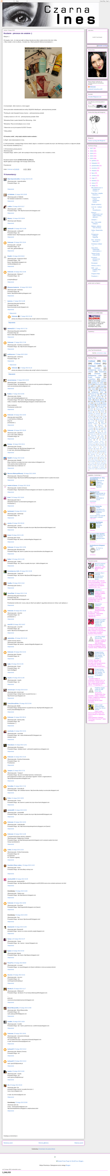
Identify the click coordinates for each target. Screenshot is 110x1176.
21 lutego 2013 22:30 (21, 810)
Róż (89, 386)
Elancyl (104, 400)
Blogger (68, 1165)
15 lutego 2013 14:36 (20, 228)
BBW (102, 422)
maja (93, 178)
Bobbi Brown (93, 410)
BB (97, 439)
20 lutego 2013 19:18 (20, 610)
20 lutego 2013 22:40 (25, 703)
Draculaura (10, 744)
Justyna (9, 770)
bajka (9, 664)
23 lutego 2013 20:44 (16, 1085)
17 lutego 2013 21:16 (26, 368)
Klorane (90, 412)
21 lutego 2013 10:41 (20, 731)
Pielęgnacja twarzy (95, 370)
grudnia (94, 160)
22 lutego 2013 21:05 (20, 927)
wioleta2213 (11, 328)
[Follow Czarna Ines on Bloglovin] (94, 133)
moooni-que (11, 689)
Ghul (102, 426)
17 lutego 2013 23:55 (18, 394)
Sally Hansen (103, 460)
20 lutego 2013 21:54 (20, 652)
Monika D (10, 988)
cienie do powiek (101, 404)
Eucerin (97, 445)
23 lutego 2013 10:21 (19, 975)
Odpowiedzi (13, 313)
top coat (101, 438)
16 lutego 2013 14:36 (20, 271)
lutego (94, 185)
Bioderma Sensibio (101, 409)
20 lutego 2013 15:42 (18, 583)
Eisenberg (102, 372)
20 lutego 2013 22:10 (21, 689)
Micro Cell (98, 428)
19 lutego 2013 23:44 (20, 511)
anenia (9, 523)
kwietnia (94, 180)
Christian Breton (92, 444)
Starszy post (78, 1143)
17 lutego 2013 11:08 (19, 301)
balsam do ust (93, 434)
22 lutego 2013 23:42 (18, 951)
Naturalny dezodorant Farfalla (99, 525)
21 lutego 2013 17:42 (20, 786)
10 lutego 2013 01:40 (26, 179)
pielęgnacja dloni (97, 392)
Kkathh (9, 256)
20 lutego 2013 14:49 (18, 559)
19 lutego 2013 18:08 (30, 473)
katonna (9, 301)
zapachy (101, 387)
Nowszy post (8, 1143)
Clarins (90, 372)
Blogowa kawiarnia (13, 287)
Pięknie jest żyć (94, 492)
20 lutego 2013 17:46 (21, 593)
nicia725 (10, 624)
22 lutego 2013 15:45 (22, 879)
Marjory (9, 218)
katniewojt (10, 511)
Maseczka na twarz (94, 393)
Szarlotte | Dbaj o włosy (14, 865)
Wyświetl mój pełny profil (95, 89)
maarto (9, 677)
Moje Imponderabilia (13, 179)
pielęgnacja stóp (92, 437)
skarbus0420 (11, 879)
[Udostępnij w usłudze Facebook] (28, 169)
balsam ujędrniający (101, 463)
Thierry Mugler (92, 417)
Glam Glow (91, 389)
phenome (101, 398)
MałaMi (9, 458)
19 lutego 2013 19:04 (18, 497)
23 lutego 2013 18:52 (20, 1033)
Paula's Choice (100, 455)
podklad (92, 406)
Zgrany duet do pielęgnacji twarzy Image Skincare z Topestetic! (100, 484)
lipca (93, 173)
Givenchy (93, 395)
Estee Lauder (94, 377)
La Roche (94, 450)
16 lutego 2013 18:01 (26, 287)
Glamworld (10, 927)
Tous (89, 403)
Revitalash (94, 263)
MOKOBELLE (103, 451)
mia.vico (10, 975)
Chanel (97, 363)
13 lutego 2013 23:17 (18, 206)
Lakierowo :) (98, 590)
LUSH (96, 412)
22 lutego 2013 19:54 (21, 915)
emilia (9, 849)
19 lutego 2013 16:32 (18, 458)
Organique (103, 386)
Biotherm (100, 425)
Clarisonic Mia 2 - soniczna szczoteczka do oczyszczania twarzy (100, 576)
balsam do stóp (102, 432)
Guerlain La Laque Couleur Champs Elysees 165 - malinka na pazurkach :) (100, 622)
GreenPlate (10, 593)
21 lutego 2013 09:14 (20, 717)
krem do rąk (96, 403)
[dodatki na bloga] (102, 45)
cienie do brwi (102, 434)
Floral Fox (10, 963)
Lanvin (96, 451)
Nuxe (102, 395)
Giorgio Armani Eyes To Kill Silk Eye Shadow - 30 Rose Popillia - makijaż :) (100, 655)
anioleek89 (10, 810)
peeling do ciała (97, 383)
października (95, 165)
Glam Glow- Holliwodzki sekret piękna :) (96, 249)
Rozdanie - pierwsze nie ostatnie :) (95, 259)
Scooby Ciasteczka (96, 506)
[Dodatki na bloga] (55, 1157)
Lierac (95, 386)
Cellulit (104, 393)
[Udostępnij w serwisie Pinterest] (30, 169)
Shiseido (97, 373)
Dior (104, 361)
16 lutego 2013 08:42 (18, 256)
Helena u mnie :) (96, 265)
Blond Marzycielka (13, 1007)
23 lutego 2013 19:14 (20, 1049)
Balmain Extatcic (93, 423)
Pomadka (103, 390)
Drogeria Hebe (95, 273)
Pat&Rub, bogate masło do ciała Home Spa (100, 689)
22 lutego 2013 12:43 (28, 865)
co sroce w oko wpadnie (97, 533)
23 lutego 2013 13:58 (25, 1007)
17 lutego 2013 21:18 (26, 316)
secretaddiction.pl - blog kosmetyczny (97, 478)
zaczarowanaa (11, 380)
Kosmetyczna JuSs (13, 571)
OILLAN (101, 452)
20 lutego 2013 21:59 (18, 677)
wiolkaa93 (10, 228)
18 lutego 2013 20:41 (19, 444)
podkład (102, 437)
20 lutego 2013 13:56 (20, 547)
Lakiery (103, 379)
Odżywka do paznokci (94, 413)
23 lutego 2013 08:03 (20, 963)
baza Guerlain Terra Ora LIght (97, 464)
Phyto (97, 429)
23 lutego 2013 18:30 (18, 1021)
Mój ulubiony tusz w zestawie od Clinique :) (97, 189)
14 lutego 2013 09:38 (19, 218)
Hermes (102, 410)
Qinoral (95, 458)
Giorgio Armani (100, 401)
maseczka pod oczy (97, 435)
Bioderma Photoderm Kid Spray (96, 442)
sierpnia (94, 170)
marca (94, 183)
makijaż (91, 361)
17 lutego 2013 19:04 (21, 354)
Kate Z (9, 497)
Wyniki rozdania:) (96, 204)
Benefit (90, 384)
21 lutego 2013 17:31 (19, 770)
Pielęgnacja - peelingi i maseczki (95, 236)
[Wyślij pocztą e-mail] (24, 169)
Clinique (92, 366)
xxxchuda (10, 731)
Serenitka (10, 786)
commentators (99, 353)
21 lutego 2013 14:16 (20, 757)
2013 (91, 158)
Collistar (94, 381)
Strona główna (43, 1143)
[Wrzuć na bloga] (25, 169)
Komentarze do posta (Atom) (47, 1149)
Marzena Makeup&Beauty (15, 473)
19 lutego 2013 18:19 (24, 485)
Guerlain (97, 368)
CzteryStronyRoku (13, 703)
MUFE (102, 412)
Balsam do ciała (100, 419)
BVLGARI (90, 409)
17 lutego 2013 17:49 (20, 342)
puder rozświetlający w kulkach (96, 467)
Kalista (9, 394)
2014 (91, 156)
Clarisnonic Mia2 (93, 426)
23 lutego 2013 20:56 (21, 1102)
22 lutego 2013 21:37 (19, 939)
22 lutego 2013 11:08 (20, 834)
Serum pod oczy (100, 416)
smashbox (91, 379)
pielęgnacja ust (92, 422)
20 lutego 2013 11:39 (17, 535)
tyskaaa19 (10, 1049)
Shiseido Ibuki (95, 431)
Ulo (8, 1085)
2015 (91, 153)
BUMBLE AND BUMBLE (97, 407)
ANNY (90, 400)
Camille (9, 1021)
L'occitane (90, 428)
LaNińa (9, 206)
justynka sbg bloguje (96, 522)
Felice (9, 798)
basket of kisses (12, 485)
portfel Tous (91, 465)
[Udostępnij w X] (27, 169)
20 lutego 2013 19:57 (19, 624)
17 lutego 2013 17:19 (21, 328)
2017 (91, 148)
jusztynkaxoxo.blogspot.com (97, 546)
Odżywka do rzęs (96, 454)
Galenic (103, 445)
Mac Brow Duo (93, 452)
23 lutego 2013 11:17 (20, 988)
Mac (104, 366)
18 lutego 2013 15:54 (20, 415)
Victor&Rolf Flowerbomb (96, 461)
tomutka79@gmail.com (94, 96)
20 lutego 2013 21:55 (17, 664)
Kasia (9, 535)
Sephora (103, 381)
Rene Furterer (97, 415)
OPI (105, 452)
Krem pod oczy (99, 384)
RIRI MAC (102, 458)
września (94, 168)
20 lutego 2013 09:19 (18, 523)
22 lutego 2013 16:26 (21, 891)
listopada (94, 163)
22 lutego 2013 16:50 (20, 903)
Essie (91, 401)
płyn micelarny (92, 438)
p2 (99, 417)
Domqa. (9, 444)
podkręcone (11, 354)
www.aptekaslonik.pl (101, 468)
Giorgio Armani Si (93, 447)
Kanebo (97, 448)
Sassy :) (9, 939)
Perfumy (93, 387)
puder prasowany (100, 465)
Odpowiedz (10, 189)
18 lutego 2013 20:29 (20, 430)
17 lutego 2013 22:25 (23, 380)
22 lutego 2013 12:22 (18, 849)
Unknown (10, 242)
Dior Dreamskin (101, 444)
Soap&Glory (101, 420)
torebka (90, 439)
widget (104, 353)
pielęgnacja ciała (95, 375)
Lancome (95, 390)
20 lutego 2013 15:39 (26, 571)
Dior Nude (90, 445)
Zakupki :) (94, 219)
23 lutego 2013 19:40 (18, 1071)
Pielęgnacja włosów (93, 457)
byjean (9, 951)
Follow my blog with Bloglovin (96, 140)
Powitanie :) (94, 276)
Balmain (97, 400)
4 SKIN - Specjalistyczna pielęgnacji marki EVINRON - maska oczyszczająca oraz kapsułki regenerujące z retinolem (97, 512)
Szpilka (9, 583)
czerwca (94, 175)
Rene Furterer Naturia (93, 460)
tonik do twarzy (101, 406)
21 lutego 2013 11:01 (21, 744)
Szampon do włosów (94, 397)
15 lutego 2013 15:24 (20, 242)
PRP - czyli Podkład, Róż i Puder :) (96, 269)
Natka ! (9, 559)
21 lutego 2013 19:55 (18, 798)
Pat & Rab (91, 420)
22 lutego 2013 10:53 (20, 822)
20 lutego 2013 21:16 (21, 638)
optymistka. (11, 638)
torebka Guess (91, 468)
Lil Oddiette (10, 194)
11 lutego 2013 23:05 (21, 194)
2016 (91, 151)
